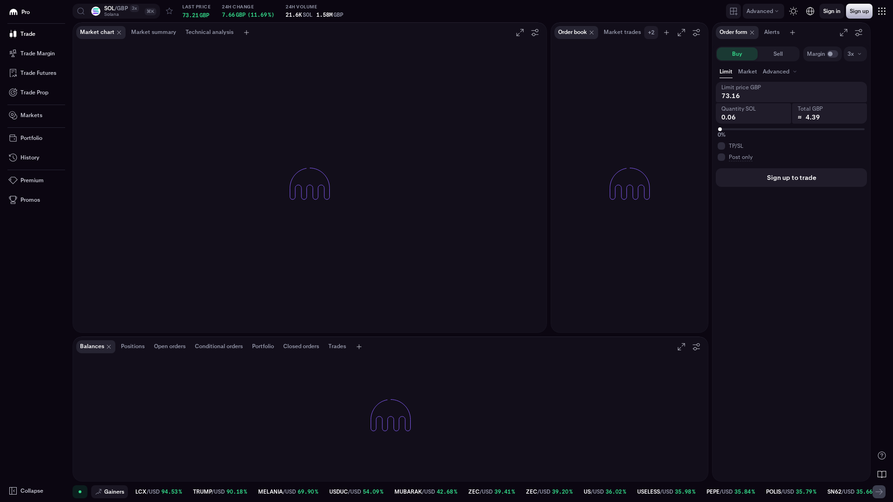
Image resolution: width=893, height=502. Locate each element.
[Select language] (810, 11)
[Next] (879, 491)
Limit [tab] (726, 71)
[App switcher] (881, 11)
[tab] (781, 71)
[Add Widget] (733, 11)
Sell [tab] (778, 54)
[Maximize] (519, 32)
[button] (116, 11)
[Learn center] (881, 474)
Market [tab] (747, 71)
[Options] (534, 32)
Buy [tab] (737, 54)
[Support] (881, 455)
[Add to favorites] (169, 11)
